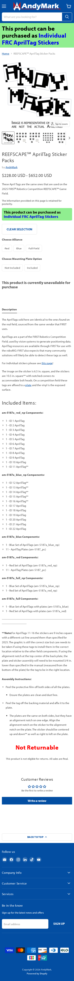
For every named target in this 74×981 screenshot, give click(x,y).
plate (28, 385)
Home (5, 53)
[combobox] (32, 16)
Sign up (59, 923)
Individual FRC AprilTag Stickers (34, 39)
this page (47, 363)
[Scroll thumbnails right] (69, 138)
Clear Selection (19, 229)
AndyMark (11, 167)
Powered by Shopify (37, 973)
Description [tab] (9, 309)
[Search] (67, 16)
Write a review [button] (37, 801)
